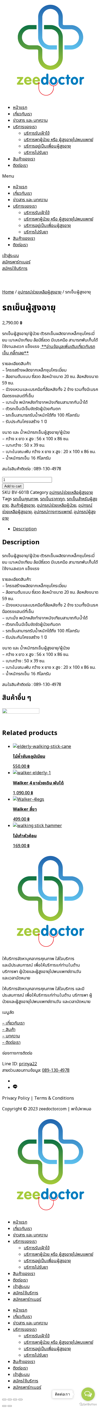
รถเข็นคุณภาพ (25, 499)
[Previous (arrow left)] (4, 1406)
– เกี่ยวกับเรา (13, 1023)
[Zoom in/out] (20, 1399)
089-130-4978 (55, 1070)
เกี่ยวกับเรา (22, 114)
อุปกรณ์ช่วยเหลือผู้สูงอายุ (39, 292)
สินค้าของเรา (24, 159)
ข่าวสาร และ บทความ (30, 120)
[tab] (56, 529)
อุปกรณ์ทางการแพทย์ (53, 512)
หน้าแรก (20, 107)
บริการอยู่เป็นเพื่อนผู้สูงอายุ (47, 146)
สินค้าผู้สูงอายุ (23, 505)
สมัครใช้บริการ (25, 1293)
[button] (50, 176)
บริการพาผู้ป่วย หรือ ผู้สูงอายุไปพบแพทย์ (58, 140)
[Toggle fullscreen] (15, 1399)
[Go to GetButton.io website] (88, 1404)
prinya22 (28, 1064)
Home (8, 292)
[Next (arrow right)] (10, 1406)
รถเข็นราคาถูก (52, 499)
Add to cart (13, 486)
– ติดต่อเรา (11, 1042)
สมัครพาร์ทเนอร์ (27, 1299)
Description (25, 529)
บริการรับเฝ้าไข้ (37, 133)
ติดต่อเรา (20, 165)
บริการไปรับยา (36, 152)
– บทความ (11, 1036)
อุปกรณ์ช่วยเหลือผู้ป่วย (56, 505)
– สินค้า (8, 1029)
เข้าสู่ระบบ (21, 1286)
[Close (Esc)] (4, 1399)
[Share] (10, 1399)
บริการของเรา (25, 127)
